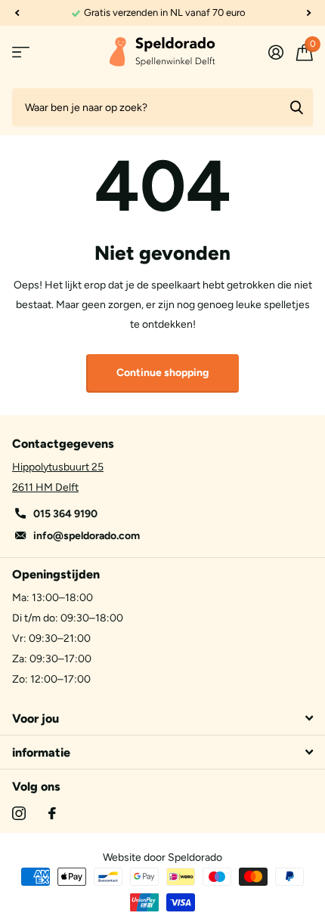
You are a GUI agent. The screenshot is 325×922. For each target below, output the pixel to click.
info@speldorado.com (86, 535)
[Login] (275, 52)
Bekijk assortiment (20, 52)
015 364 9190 (65, 513)
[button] (16, 13)
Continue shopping (162, 372)
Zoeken (296, 107)
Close (162, 718)
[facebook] (52, 813)
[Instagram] (19, 813)
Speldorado (195, 857)
